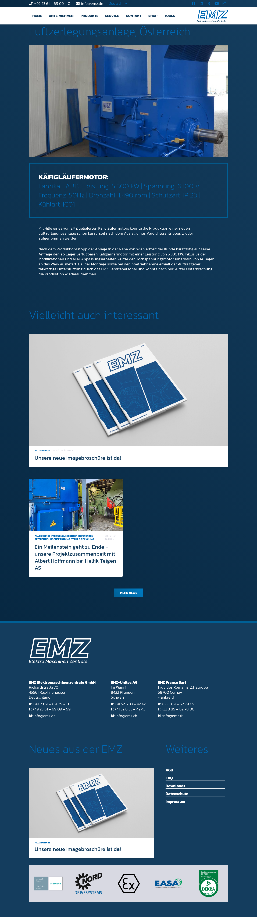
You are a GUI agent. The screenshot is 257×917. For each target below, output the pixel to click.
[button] (76, 16)
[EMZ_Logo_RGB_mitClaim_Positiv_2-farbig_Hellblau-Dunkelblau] (212, 16)
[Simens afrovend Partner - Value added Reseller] (48, 883)
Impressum (175, 801)
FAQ (169, 778)
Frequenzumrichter (64, 536)
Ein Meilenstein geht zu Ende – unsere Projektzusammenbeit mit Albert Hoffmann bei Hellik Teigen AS (75, 557)
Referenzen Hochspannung (52, 539)
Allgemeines (42, 450)
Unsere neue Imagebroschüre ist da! (78, 458)
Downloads (175, 786)
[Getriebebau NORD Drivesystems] (88, 883)
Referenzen (85, 536)
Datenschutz (177, 794)
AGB (169, 770)
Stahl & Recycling (82, 539)
